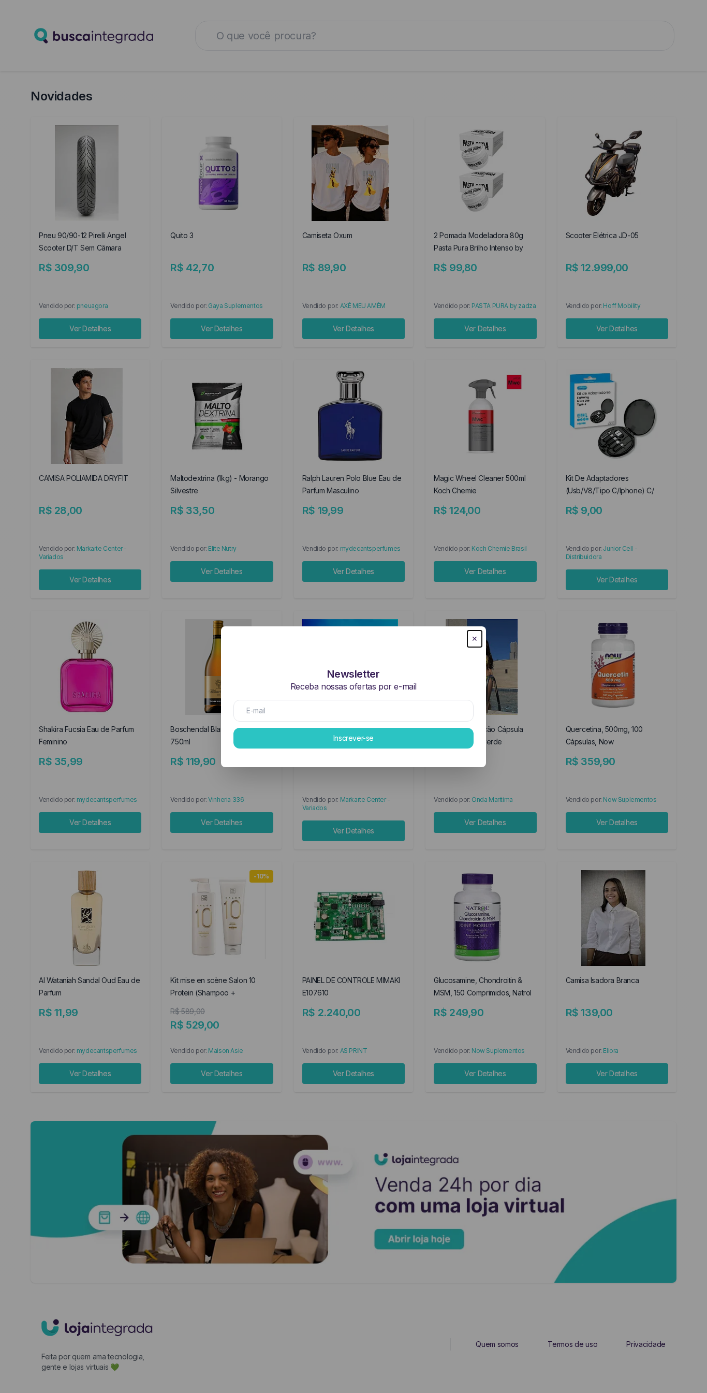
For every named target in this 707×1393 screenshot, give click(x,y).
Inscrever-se (353, 738)
